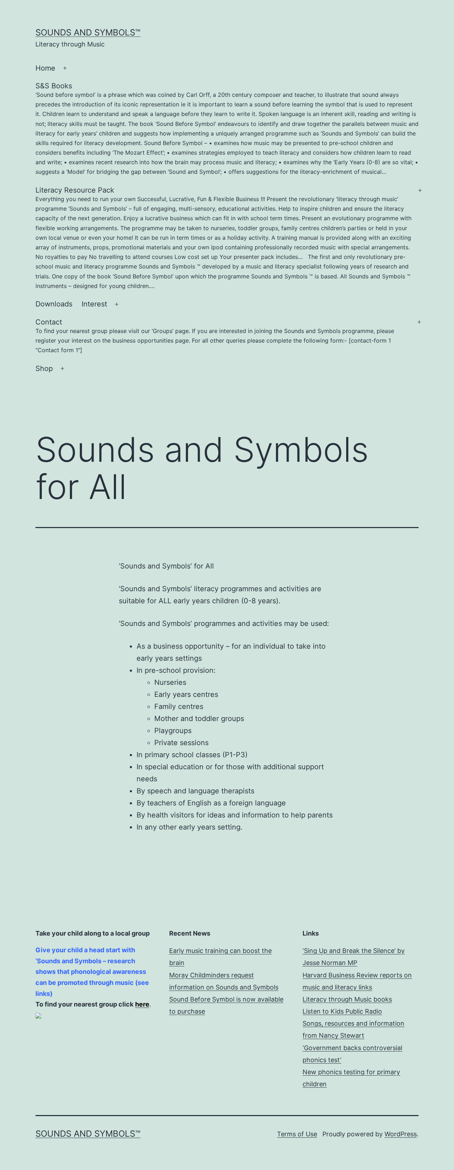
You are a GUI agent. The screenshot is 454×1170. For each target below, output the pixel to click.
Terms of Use (297, 1134)
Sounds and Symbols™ (87, 32)
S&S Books (227, 129)
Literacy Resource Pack (223, 237)
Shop (44, 368)
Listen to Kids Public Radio (342, 1011)
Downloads (53, 304)
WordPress (400, 1134)
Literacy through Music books (347, 999)
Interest (94, 304)
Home (45, 68)
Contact (214, 336)
